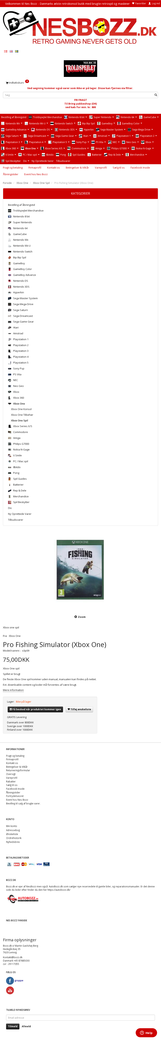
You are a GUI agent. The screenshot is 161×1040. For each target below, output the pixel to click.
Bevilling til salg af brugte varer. (23, 803)
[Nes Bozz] (80, 27)
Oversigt (11, 774)
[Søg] (156, 95)
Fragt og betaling (13, 167)
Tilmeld (12, 1026)
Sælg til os (119, 167)
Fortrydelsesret (15, 796)
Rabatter (11, 781)
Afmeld (26, 1026)
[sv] (16, 51)
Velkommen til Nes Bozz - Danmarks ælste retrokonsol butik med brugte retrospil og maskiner (67, 3)
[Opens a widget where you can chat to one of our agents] (146, 1033)
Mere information (13, 690)
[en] (11, 51)
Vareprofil (101, 167)
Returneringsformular (18, 770)
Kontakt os (53, 167)
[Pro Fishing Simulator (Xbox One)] (80, 571)
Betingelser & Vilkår (77, 167)
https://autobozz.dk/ (59, 889)
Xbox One (15, 636)
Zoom (82, 617)
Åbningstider (10, 174)
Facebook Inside (140, 167)
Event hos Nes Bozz (36, 174)
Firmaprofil (34, 167)
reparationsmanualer (127, 886)
